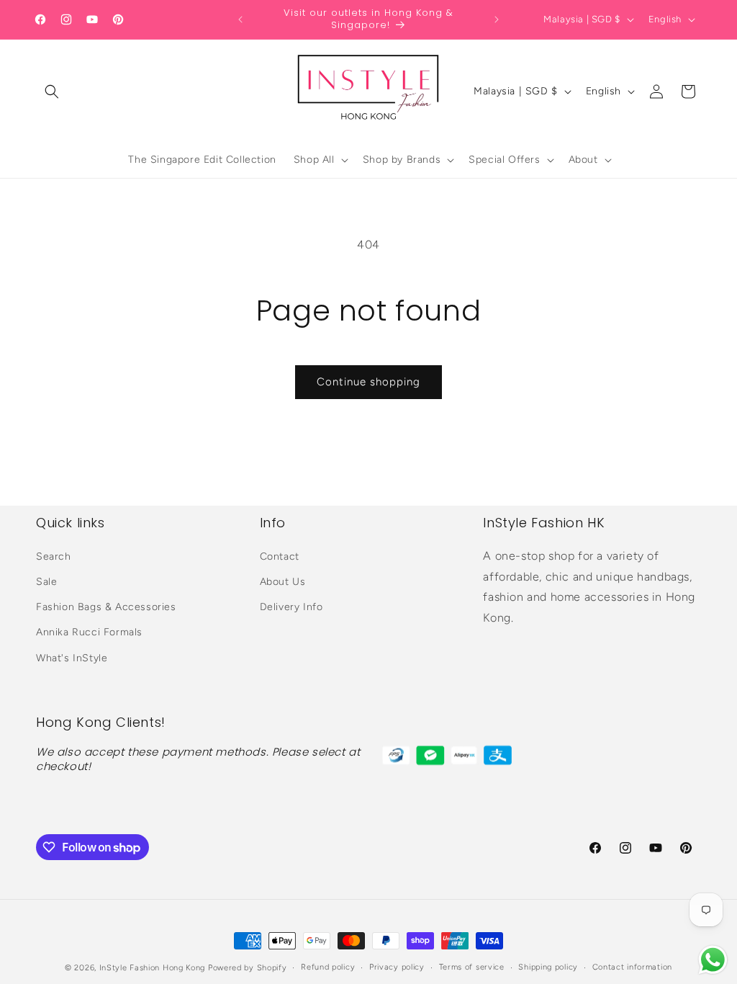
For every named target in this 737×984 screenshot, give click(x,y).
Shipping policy (548, 967)
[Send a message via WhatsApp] (713, 960)
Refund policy (328, 967)
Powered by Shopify (247, 967)
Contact (279, 556)
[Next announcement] (496, 19)
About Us (283, 582)
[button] (52, 91)
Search (53, 556)
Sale (46, 582)
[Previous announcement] (240, 19)
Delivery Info (291, 607)
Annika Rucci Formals (89, 632)
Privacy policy (397, 967)
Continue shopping (368, 381)
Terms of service (472, 967)
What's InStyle (71, 658)
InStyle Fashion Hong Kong (152, 967)
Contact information (632, 967)
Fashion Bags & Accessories (106, 607)
